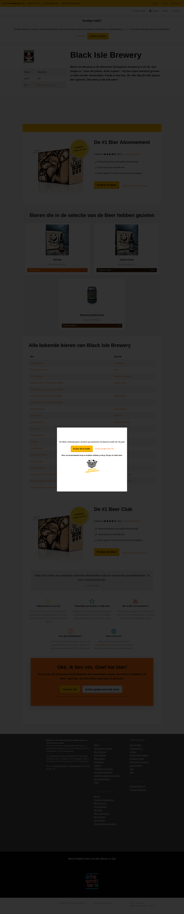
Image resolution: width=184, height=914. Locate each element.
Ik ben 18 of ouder (81, 449)
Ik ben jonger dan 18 (104, 449)
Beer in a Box (92, 434)
